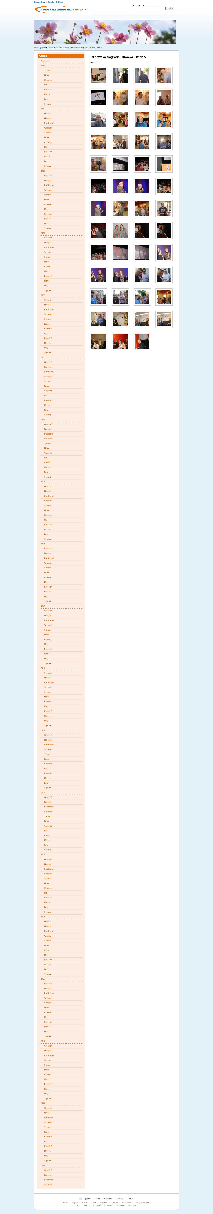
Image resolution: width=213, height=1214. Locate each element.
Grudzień (48, 113)
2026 (43, 66)
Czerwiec (65, 48)
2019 (57, 48)
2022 (43, 295)
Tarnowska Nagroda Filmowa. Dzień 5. (86, 48)
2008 (43, 1165)
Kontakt (51, 2)
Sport (94, 1203)
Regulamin (108, 1199)
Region (75, 1203)
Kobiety (110, 1205)
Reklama (59, 2)
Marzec (47, 94)
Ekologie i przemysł (142, 1203)
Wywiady (99, 1205)
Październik (49, 123)
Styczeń (47, 104)
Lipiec (46, 75)
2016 (43, 668)
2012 (43, 917)
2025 (43, 109)
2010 (43, 1041)
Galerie (51, 48)
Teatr (78, 1205)
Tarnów (65, 1203)
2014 (43, 792)
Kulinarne (120, 1205)
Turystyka (104, 1203)
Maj (45, 85)
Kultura (85, 1203)
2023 (43, 233)
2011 (43, 979)
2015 (43, 730)
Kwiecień (48, 90)
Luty (46, 99)
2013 (43, 855)
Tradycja (115, 1203)
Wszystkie (45, 61)
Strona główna (40, 2)
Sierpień (47, 70)
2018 (43, 544)
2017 (43, 606)
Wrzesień (48, 128)
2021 (43, 357)
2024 (43, 171)
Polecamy (132, 1205)
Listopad (47, 118)
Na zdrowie (126, 1203)
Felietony (87, 1205)
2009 (43, 1103)
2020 (43, 419)
